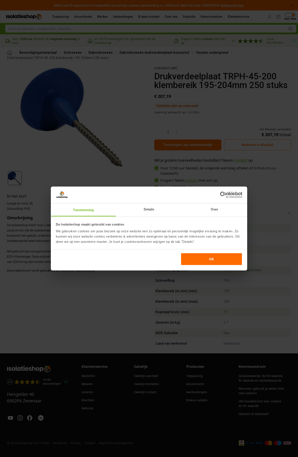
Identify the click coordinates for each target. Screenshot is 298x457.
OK (211, 259)
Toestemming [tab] (83, 210)
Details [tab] (149, 209)
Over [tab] (214, 209)
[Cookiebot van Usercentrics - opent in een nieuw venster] (223, 194)
